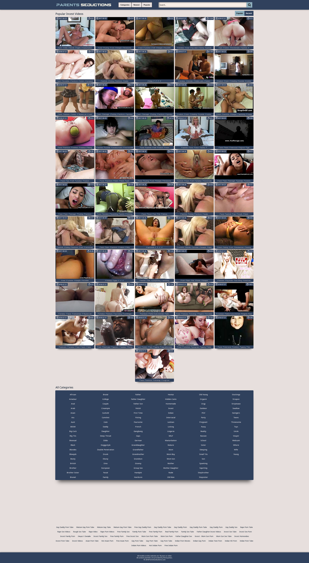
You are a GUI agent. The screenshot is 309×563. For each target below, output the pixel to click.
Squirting (203, 468)
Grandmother (138, 454)
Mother (171, 463)
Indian (170, 413)
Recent (249, 13)
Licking (171, 426)
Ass (72, 417)
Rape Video (93, 532)
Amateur (73, 399)
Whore (236, 445)
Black (73, 445)
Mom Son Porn (167, 536)
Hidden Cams (170, 399)
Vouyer (236, 436)
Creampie (105, 408)
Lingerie (170, 431)
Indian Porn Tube (246, 541)
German (138, 440)
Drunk (105, 454)
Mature (171, 445)
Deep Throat (105, 436)
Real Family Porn (171, 532)
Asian (73, 413)
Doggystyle (105, 445)
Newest (136, 5)
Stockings (236, 394)
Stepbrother (203, 472)
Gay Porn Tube (137, 541)
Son (203, 459)
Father (138, 394)
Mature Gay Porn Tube (85, 527)
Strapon (236, 399)
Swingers (236, 413)
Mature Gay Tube (104, 527)
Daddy (105, 426)
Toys (236, 426)
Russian (203, 436)
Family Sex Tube (187, 532)
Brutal (105, 394)
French (138, 426)
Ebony (105, 459)
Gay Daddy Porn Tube (64, 527)
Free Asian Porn (122, 541)
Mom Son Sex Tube (224, 536)
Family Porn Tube (139, 532)
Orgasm (203, 399)
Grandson (138, 459)
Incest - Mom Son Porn (204, 536)
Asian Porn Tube (92, 541)
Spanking (203, 463)
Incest (170, 408)
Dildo (105, 440)
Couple (106, 403)
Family (105, 477)
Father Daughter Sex (184, 536)
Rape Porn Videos (107, 532)
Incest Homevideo (241, 536)
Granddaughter (138, 445)
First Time (138, 413)
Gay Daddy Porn (180, 527)
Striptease (236, 403)
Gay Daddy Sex (231, 527)
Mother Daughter (170, 468)
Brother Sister (73, 472)
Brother (73, 468)
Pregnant (203, 422)
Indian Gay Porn (199, 541)
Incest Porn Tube (62, 541)
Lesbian (171, 422)
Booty (72, 459)
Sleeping (203, 449)
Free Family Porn (155, 532)
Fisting (138, 417)
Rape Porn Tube (246, 527)
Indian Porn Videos (138, 545)
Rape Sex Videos (63, 532)
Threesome (236, 422)
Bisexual (72, 440)
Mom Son (171, 459)
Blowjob (72, 454)
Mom (171, 449)
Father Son (138, 403)
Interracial (170, 417)
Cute (106, 422)
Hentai (171, 394)
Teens (236, 417)
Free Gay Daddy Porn (142, 527)
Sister (203, 445)
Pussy (203, 426)
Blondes (73, 449)
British (73, 463)
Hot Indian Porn (155, 545)
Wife (236, 449)
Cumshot (105, 417)
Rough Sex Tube (79, 532)
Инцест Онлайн (84, 536)
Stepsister (203, 477)
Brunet (73, 477)
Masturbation (171, 440)
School (203, 440)
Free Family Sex (123, 532)
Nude (171, 472)
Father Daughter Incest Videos (209, 532)
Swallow (236, 408)
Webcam (236, 440)
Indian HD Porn (231, 541)
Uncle (236, 431)
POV (203, 413)
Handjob (138, 472)
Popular (147, 5)
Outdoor (203, 408)
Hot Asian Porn (107, 541)
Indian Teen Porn (215, 541)
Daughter (106, 431)
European (105, 468)
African (73, 394)
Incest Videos (77, 541)
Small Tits (203, 454)
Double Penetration (105, 449)
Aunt (73, 422)
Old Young (203, 394)
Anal (73, 403)
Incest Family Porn (67, 536)
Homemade (171, 403)
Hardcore (138, 477)
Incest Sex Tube (230, 532)
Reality (203, 431)
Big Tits (73, 436)
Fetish (138, 408)
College (105, 399)
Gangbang (138, 431)
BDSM (73, 426)
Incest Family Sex (100, 536)
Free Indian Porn (171, 545)
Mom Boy (171, 454)
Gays (138, 436)
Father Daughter (138, 399)
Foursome (138, 422)
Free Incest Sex (132, 536)
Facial (105, 472)
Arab (73, 408)
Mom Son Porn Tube (149, 536)
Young (236, 454)
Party (203, 417)
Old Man (170, 477)
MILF (171, 436)
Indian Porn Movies (182, 541)
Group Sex (138, 468)
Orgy (203, 403)
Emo (106, 463)
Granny (138, 463)
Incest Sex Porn (245, 532)
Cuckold (105, 413)
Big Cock (73, 431)
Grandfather (138, 449)
